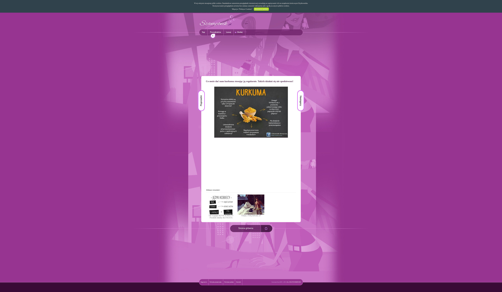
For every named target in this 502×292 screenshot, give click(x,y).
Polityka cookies (229, 282)
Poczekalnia (215, 33)
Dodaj (240, 32)
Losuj (228, 32)
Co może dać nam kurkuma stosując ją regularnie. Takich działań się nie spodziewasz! (249, 81)
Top (203, 32)
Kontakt (238, 282)
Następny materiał (299, 90)
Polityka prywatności (216, 282)
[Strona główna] (217, 26)
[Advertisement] (251, 56)
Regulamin (204, 282)
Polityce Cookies (245, 9)
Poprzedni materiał (200, 90)
